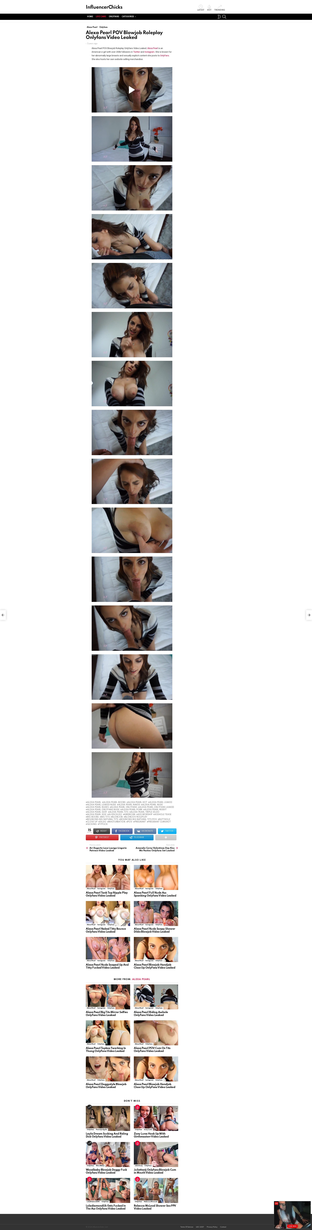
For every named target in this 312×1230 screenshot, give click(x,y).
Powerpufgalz (101, 1129)
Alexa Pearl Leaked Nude (101, 805)
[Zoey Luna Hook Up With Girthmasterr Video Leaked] (156, 1118)
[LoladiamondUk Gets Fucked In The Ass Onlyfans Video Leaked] (108, 1190)
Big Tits (105, 817)
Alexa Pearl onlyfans (124, 807)
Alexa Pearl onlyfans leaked (156, 807)
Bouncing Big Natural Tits (102, 819)
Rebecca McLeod (150, 1201)
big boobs (93, 817)
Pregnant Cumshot (159, 822)
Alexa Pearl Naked (129, 805)
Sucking (92, 824)
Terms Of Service (186, 1227)
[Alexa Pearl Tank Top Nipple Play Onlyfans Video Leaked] (108, 877)
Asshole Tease (163, 815)
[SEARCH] (224, 17)
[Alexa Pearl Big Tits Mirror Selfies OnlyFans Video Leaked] (108, 996)
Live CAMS (101, 17)
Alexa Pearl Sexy (97, 812)
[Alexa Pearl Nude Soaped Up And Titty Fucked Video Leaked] (108, 949)
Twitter (136, 52)
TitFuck (103, 824)
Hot (209, 10)
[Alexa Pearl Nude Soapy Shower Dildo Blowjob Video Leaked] (156, 913)
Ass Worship (145, 815)
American (129, 815)
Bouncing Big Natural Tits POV (139, 819)
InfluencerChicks (104, 7)
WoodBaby (100, 1165)
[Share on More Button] (165, 837)
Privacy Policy (212, 1227)
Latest (200, 10)
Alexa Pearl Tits (118, 812)
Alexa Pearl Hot (137, 802)
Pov (130, 822)
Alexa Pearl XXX (96, 815)
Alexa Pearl (152, 48)
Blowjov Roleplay (136, 817)
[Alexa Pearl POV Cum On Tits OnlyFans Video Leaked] (156, 1032)
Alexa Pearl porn (132, 810)
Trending (219, 10)
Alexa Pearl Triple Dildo (145, 812)
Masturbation (116, 822)
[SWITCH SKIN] (219, 17)
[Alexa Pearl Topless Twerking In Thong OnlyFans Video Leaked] (108, 1032)
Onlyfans (114, 17)
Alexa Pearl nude (152, 805)
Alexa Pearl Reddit (155, 810)
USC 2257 (200, 1227)
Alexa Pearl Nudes (98, 807)
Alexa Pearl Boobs (114, 802)
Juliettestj (138, 1165)
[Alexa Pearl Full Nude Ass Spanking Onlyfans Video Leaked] (156, 877)
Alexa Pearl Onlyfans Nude (103, 810)
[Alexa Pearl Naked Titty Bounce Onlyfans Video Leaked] (108, 913)
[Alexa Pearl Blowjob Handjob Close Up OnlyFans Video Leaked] (156, 949)
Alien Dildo (115, 815)
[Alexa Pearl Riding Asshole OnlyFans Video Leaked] (156, 996)
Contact (223, 1227)
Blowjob (117, 817)
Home (90, 17)
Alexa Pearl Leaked (161, 802)
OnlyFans (164, 55)
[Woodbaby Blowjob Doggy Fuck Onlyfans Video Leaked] (108, 1154)
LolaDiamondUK (93, 1201)
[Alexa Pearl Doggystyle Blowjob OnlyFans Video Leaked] (108, 1068)
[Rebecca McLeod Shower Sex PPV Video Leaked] (156, 1190)
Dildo (103, 822)
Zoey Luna (148, 1129)
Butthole (164, 819)
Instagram (149, 52)
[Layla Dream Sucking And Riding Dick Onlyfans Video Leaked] (108, 1118)
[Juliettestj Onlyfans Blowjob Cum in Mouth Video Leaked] (156, 1154)
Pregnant (140, 822)
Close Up (92, 822)
